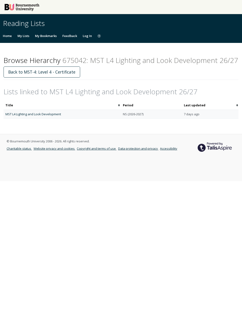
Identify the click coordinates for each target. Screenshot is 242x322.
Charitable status (19, 148)
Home (7, 36)
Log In (87, 36)
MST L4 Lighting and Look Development (33, 114)
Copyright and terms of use (97, 148)
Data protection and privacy (138, 148)
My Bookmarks (46, 36)
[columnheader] (62, 105)
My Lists (23, 36)
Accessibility (168, 148)
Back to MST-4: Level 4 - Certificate (41, 72)
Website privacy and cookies (54, 148)
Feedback (69, 36)
